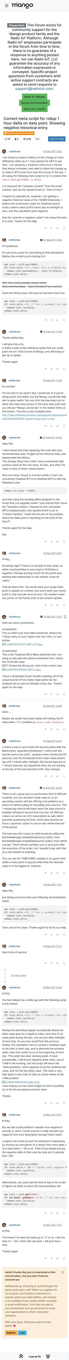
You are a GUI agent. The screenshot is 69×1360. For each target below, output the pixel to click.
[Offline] (5, 151)
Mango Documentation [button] (34, 102)
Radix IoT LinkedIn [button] (34, 108)
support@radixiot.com (34, 89)
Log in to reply (57, 138)
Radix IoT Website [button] (34, 96)
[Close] (63, 1272)
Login (22, 1332)
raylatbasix (15, 151)
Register (11, 1332)
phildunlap (14, 240)
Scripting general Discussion (20, 133)
